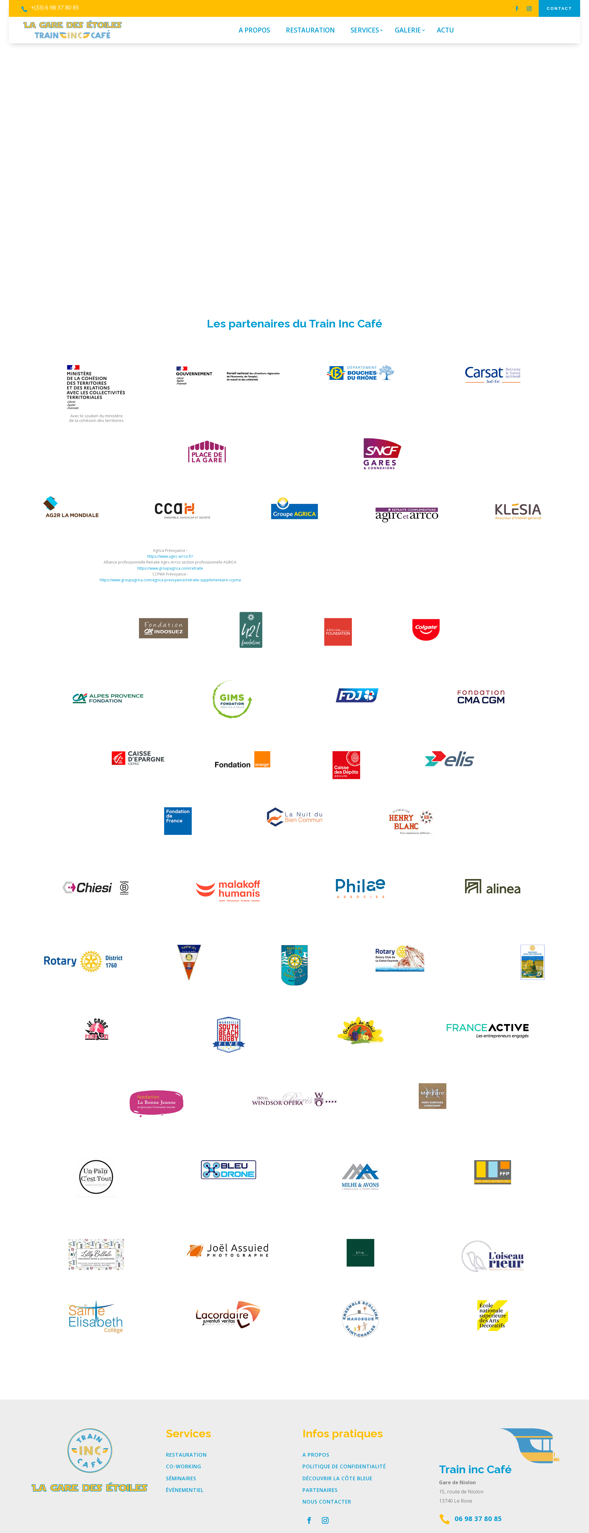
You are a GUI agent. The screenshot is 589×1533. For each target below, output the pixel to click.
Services (365, 31)
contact (559, 8)
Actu (445, 31)
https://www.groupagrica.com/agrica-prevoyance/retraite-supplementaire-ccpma (170, 580)
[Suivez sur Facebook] (517, 8)
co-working (183, 1466)
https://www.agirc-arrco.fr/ (170, 556)
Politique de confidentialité (344, 1466)
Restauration (310, 31)
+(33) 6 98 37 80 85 (55, 7)
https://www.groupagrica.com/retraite (170, 568)
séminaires (181, 1478)
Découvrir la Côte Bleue (337, 1478)
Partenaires (320, 1490)
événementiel (185, 1490)
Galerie (408, 31)
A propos (254, 31)
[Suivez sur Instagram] (529, 8)
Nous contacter (326, 1501)
